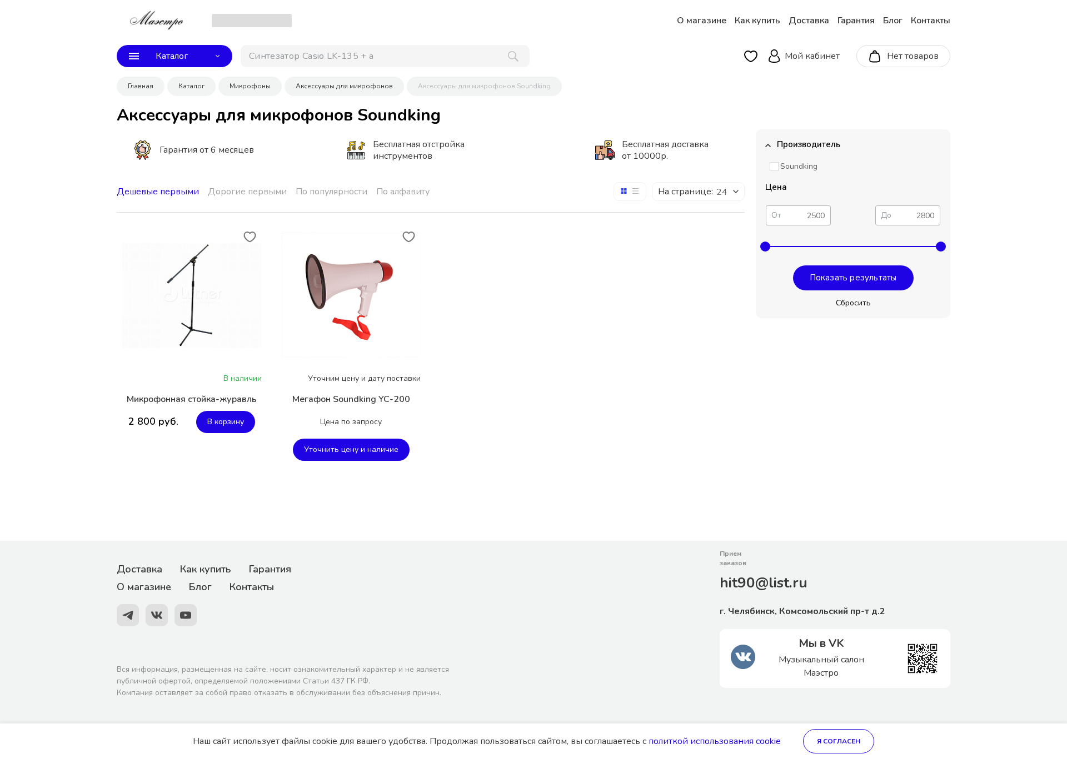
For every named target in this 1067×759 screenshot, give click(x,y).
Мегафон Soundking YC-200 (351, 399)
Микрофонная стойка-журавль (192, 399)
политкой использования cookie (715, 741)
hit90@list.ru (763, 582)
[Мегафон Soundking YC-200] (351, 295)
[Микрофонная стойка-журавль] (191, 295)
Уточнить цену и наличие (351, 449)
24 (721, 192)
